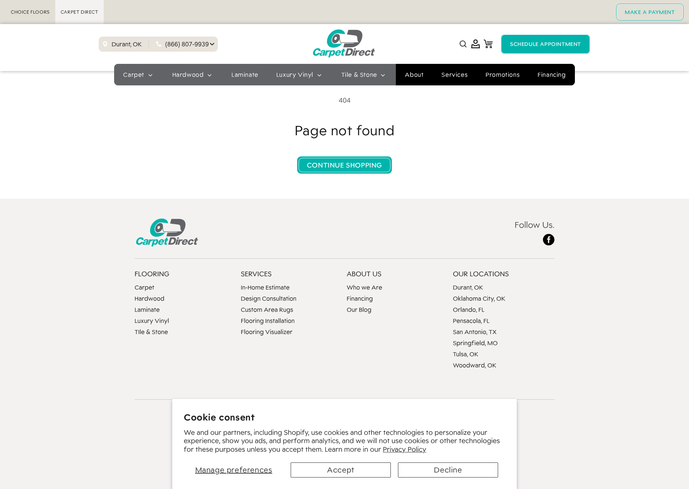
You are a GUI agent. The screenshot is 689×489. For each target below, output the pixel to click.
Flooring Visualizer (266, 331)
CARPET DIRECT (79, 12)
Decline (448, 469)
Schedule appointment (545, 44)
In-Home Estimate (265, 287)
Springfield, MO (475, 343)
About (414, 74)
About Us (364, 274)
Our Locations (481, 274)
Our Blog (359, 309)
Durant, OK (468, 287)
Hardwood (149, 298)
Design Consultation (268, 298)
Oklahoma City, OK (479, 298)
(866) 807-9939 (187, 44)
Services (454, 74)
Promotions (503, 74)
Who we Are (364, 287)
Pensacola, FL (471, 320)
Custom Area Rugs (267, 309)
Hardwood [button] (188, 74)
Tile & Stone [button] (360, 74)
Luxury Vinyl (152, 320)
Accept (341, 469)
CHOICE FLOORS (30, 12)
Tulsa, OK (465, 354)
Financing (552, 74)
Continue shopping (344, 165)
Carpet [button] (134, 74)
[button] (463, 43)
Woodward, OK (474, 365)
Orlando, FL (468, 309)
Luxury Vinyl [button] (295, 74)
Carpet (144, 287)
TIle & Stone (151, 331)
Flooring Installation (268, 320)
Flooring (152, 274)
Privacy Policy (404, 449)
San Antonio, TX (475, 331)
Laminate (244, 74)
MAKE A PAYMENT (650, 12)
